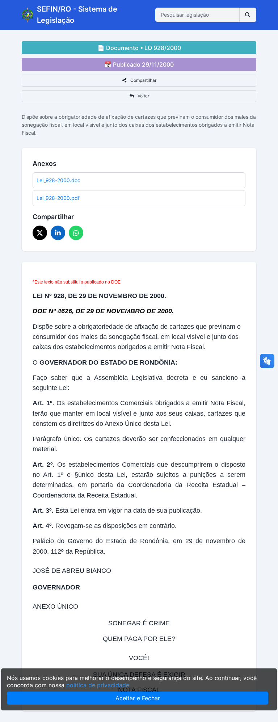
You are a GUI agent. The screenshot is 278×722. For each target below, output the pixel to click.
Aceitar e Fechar (137, 698)
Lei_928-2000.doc (58, 180)
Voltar (142, 95)
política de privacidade (97, 685)
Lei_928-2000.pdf (58, 198)
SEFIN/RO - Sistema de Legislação (77, 15)
